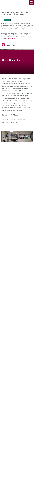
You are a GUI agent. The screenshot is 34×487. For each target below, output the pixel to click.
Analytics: (12, 17)
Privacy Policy (11, 38)
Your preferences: (21, 14)
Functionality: (8, 14)
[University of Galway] (9, 45)
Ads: (21, 17)
